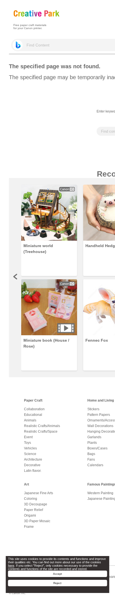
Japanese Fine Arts (38, 493)
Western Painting (100, 493)
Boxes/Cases (97, 448)
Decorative (32, 465)
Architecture (33, 459)
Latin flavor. (32, 471)
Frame (29, 527)
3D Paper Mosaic (37, 521)
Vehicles (30, 448)
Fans (91, 459)
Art (26, 484)
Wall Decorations (100, 426)
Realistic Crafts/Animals (42, 426)
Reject (57, 583)
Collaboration (34, 409)
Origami (30, 515)
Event (28, 437)
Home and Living (100, 400)
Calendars (95, 465)
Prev (15, 276)
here (11, 565)
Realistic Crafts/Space (41, 431)
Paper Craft (33, 400)
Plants (92, 443)
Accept (57, 573)
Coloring (30, 499)
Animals (30, 420)
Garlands (94, 437)
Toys (27, 443)
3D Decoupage (35, 504)
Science (30, 454)
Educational (33, 415)
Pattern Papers (98, 415)
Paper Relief (33, 510)
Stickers (93, 409)
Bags (91, 454)
